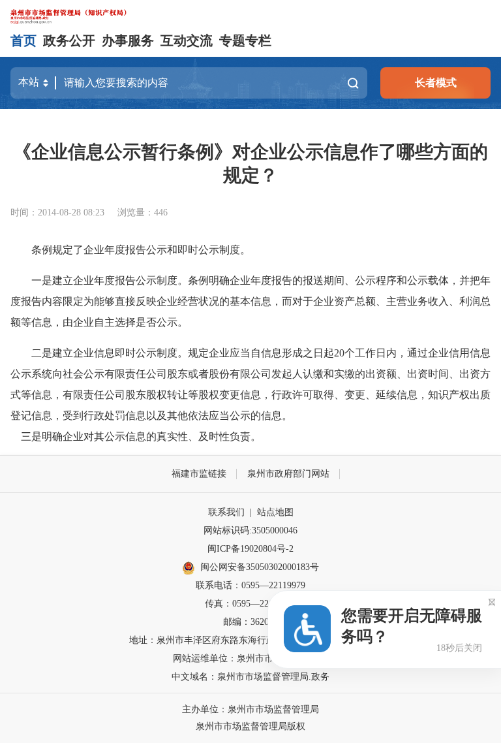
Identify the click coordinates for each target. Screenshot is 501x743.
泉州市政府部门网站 (288, 474)
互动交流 (186, 40)
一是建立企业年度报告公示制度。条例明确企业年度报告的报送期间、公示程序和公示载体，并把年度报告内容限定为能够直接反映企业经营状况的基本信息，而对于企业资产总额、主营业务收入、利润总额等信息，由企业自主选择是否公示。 (250, 301)
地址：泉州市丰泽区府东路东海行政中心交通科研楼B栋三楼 (250, 640)
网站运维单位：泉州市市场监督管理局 (250, 658)
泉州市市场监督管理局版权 (250, 726)
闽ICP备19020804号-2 (250, 549)
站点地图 (275, 512)
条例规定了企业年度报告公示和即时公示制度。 (140, 249)
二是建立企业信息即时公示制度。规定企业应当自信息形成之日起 (182, 352)
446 (161, 212)
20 (339, 352)
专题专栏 (245, 40)
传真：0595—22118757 (250, 604)
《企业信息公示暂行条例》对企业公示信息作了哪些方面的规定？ (250, 163)
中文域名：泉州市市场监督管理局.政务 (250, 677)
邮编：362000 (250, 622)
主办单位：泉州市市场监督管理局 (250, 709)
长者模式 (436, 82)
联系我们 (226, 512)
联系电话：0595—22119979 (250, 585)
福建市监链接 (199, 474)
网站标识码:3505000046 (250, 530)
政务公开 (69, 40)
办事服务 (128, 40)
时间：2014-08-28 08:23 (57, 212)
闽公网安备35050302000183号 (259, 567)
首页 (23, 40)
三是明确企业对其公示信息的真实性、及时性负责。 (135, 436)
